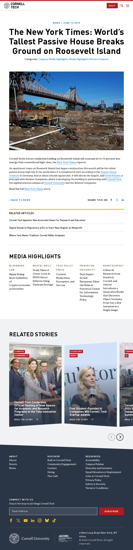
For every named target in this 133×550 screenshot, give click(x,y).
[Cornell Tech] (32, 538)
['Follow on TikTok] (54, 520)
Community (22, 355)
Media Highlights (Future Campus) (88, 59)
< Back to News (19, 199)
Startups (76, 351)
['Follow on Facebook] (11, 520)
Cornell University (54, 183)
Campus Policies (95, 464)
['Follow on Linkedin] (32, 520)
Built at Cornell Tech (59, 460)
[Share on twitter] (117, 200)
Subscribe (111, 511)
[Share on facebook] (111, 200)
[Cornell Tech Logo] (14, 6)
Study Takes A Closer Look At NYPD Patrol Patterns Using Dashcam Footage (43, 277)
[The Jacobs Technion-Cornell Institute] (63, 538)
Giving (51, 472)
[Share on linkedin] (123, 200)
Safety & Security (95, 484)
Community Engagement (61, 464)
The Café (52, 476)
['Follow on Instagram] (40, 520)
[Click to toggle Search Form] (122, 5)
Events (13, 464)
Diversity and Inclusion (99, 468)
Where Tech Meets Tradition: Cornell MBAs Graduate (37, 235)
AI (127, 355)
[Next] (119, 437)
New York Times (66, 162)
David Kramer (113, 175)
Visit (112, 5)
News (74, 355)
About (13, 460)
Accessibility (93, 460)
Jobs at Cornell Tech (97, 476)
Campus (43, 59)
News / (66, 22)
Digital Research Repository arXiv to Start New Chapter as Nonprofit (45, 227)
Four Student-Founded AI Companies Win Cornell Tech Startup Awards (88, 411)
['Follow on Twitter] (18, 520)
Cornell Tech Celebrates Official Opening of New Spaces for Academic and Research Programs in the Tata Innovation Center (35, 408)
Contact (52, 468)
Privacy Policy (93, 480)
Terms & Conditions (97, 488)
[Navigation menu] (127, 5)
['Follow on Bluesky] (47, 520)
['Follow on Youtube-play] (26, 520)
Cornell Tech (114, 179)
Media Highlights (58, 59)
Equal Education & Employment (103, 472)
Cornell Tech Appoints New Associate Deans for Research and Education (47, 220)
